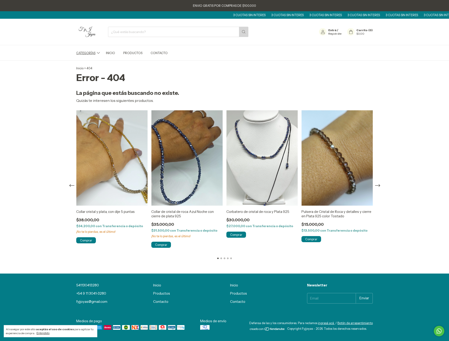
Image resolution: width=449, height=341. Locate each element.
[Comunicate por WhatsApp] (439, 331)
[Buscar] (243, 32)
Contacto (159, 53)
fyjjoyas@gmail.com (91, 301)
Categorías (85, 53)
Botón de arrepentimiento (355, 323)
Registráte (334, 33)
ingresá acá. (326, 323)
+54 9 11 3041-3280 (91, 293)
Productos (132, 53)
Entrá (332, 30)
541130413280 (87, 285)
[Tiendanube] (267, 330)
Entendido (43, 333)
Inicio (110, 53)
